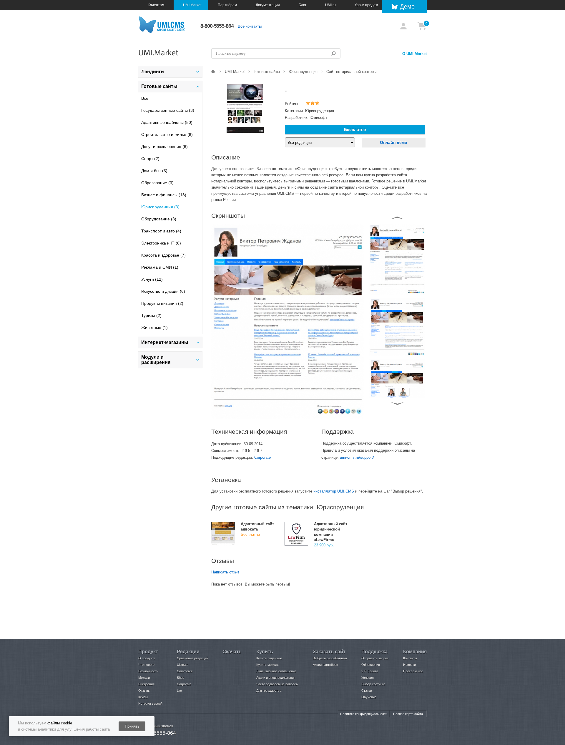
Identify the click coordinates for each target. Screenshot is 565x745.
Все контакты (250, 26)
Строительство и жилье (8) (167, 134)
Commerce (185, 671)
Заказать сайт (329, 651)
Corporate (262, 457)
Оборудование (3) (158, 219)
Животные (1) (154, 327)
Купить (264, 651)
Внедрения (146, 684)
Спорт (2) (150, 158)
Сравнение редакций (192, 658)
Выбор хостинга (373, 684)
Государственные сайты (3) (167, 110)
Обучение (368, 697)
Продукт (148, 651)
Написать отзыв (225, 572)
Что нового (146, 664)
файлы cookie (59, 723)
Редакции (188, 651)
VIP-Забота (369, 671)
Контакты (410, 658)
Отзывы (144, 690)
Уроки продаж (366, 5)
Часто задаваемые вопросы (277, 684)
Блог (302, 5)
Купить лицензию (269, 658)
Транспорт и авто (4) (161, 231)
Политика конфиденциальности (363, 714)
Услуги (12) (152, 279)
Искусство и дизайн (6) (163, 291)
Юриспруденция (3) (160, 206)
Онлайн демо (393, 142)
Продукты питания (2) (162, 303)
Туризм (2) (151, 315)
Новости (409, 664)
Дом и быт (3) (154, 170)
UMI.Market (192, 5)
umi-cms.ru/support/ (357, 457)
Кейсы (143, 697)
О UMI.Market (414, 53)
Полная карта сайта (408, 714)
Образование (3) (157, 182)
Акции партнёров (325, 664)
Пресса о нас (413, 671)
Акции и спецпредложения (275, 677)
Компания (415, 651)
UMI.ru (330, 5)
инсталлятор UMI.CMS (333, 491)
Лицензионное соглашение (276, 671)
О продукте (146, 658)
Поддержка (374, 651)
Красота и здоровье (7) (163, 255)
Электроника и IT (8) (161, 243)
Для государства (268, 690)
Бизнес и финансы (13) (163, 194)
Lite (179, 690)
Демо (407, 6)
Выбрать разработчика (330, 658)
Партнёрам (227, 5)
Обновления (370, 664)
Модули (144, 677)
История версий (150, 703)
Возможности (148, 671)
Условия (367, 677)
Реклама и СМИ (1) (159, 267)
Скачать (232, 651)
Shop (180, 677)
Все (144, 98)
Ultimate (182, 664)
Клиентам (156, 5)
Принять (132, 726)
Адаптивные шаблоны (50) (166, 122)
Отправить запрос (375, 658)
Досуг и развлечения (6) (164, 146)
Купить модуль (267, 664)
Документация (268, 5)
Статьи (366, 690)
